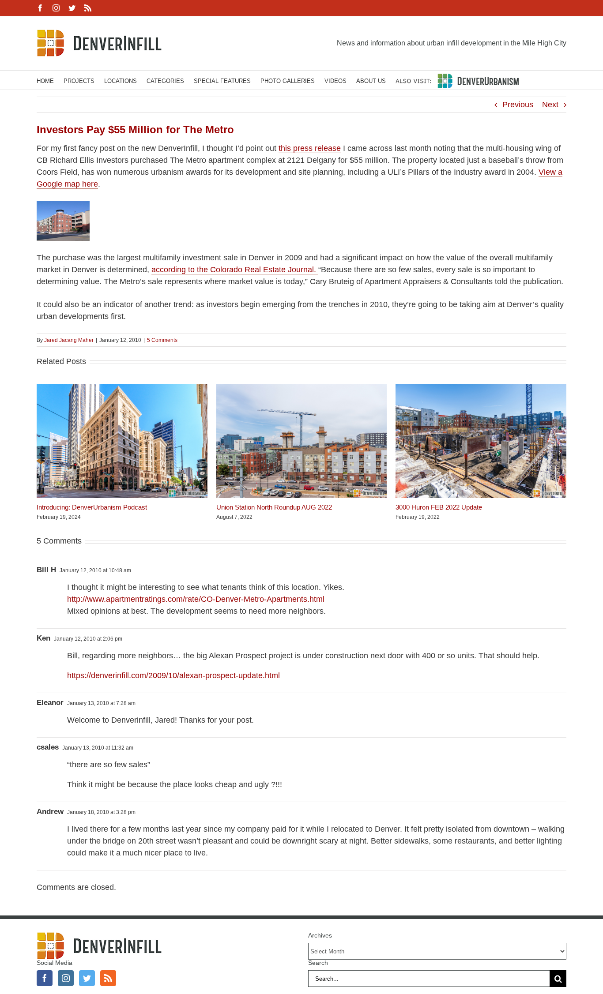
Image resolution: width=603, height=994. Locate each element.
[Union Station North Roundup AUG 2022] (301, 388)
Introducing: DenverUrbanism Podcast (92, 507)
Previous (517, 104)
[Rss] (108, 978)
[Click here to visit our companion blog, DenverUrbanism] (457, 80)
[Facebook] (45, 978)
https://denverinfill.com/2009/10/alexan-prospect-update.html (173, 675)
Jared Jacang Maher (69, 340)
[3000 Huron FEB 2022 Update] (481, 388)
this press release (310, 148)
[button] (43, 452)
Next (550, 104)
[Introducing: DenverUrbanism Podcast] (122, 388)
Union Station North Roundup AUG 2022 (274, 507)
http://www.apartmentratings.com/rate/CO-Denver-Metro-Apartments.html (195, 599)
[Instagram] (66, 978)
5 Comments (162, 340)
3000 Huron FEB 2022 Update (439, 507)
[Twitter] (87, 978)
